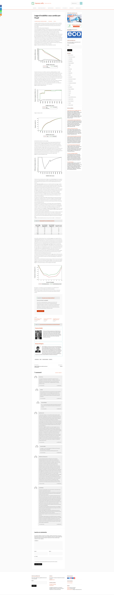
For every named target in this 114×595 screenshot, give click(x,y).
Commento (36, 540)
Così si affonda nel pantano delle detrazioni (73, 144)
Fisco (55, 21)
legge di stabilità (45, 359)
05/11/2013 (42, 483)
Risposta (59, 385)
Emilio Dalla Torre (69, 589)
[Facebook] (1, 6)
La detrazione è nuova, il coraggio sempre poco (74, 110)
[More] (1, 15)
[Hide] (0, 16)
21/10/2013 (43, 398)
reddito (50, 359)
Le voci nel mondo (69, 582)
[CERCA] (81, 3)
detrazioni (37, 359)
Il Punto (61, 366)
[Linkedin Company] (72, 578)
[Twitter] (1, 8)
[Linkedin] (1, 9)
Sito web (36, 556)
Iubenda (68, 588)
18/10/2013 (50, 21)
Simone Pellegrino (44, 21)
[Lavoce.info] (38, 3)
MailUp (68, 587)
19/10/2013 (42, 385)
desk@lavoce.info (52, 579)
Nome (35, 551)
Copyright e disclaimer (52, 584)
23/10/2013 (42, 442)
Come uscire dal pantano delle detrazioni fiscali (74, 136)
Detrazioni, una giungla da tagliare (72, 153)
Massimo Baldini (37, 21)
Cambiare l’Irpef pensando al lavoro (72, 128)
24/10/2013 (43, 452)
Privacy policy (51, 585)
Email (50, 551)
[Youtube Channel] (74, 578)
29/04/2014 (42, 524)
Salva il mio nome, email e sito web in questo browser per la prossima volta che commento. (46, 561)
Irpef (40, 359)
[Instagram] (71, 578)
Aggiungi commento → (58, 372)
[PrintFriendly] (1, 13)
